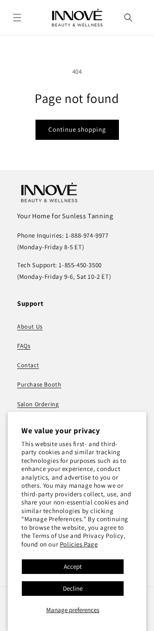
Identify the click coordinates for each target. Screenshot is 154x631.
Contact (28, 365)
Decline (73, 588)
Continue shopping (77, 129)
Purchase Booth (39, 384)
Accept (73, 566)
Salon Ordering (38, 404)
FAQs (23, 346)
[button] (17, 17)
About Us (30, 326)
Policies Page (79, 544)
